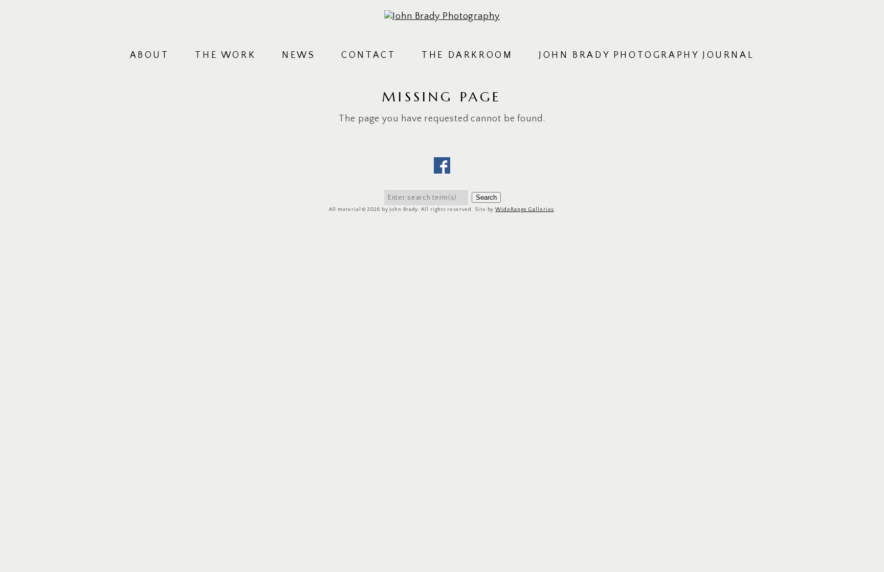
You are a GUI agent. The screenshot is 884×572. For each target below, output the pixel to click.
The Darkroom (467, 55)
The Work (225, 55)
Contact (368, 55)
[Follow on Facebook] (442, 167)
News (298, 55)
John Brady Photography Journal (646, 55)
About (149, 55)
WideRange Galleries (524, 210)
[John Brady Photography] (442, 16)
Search (486, 197)
